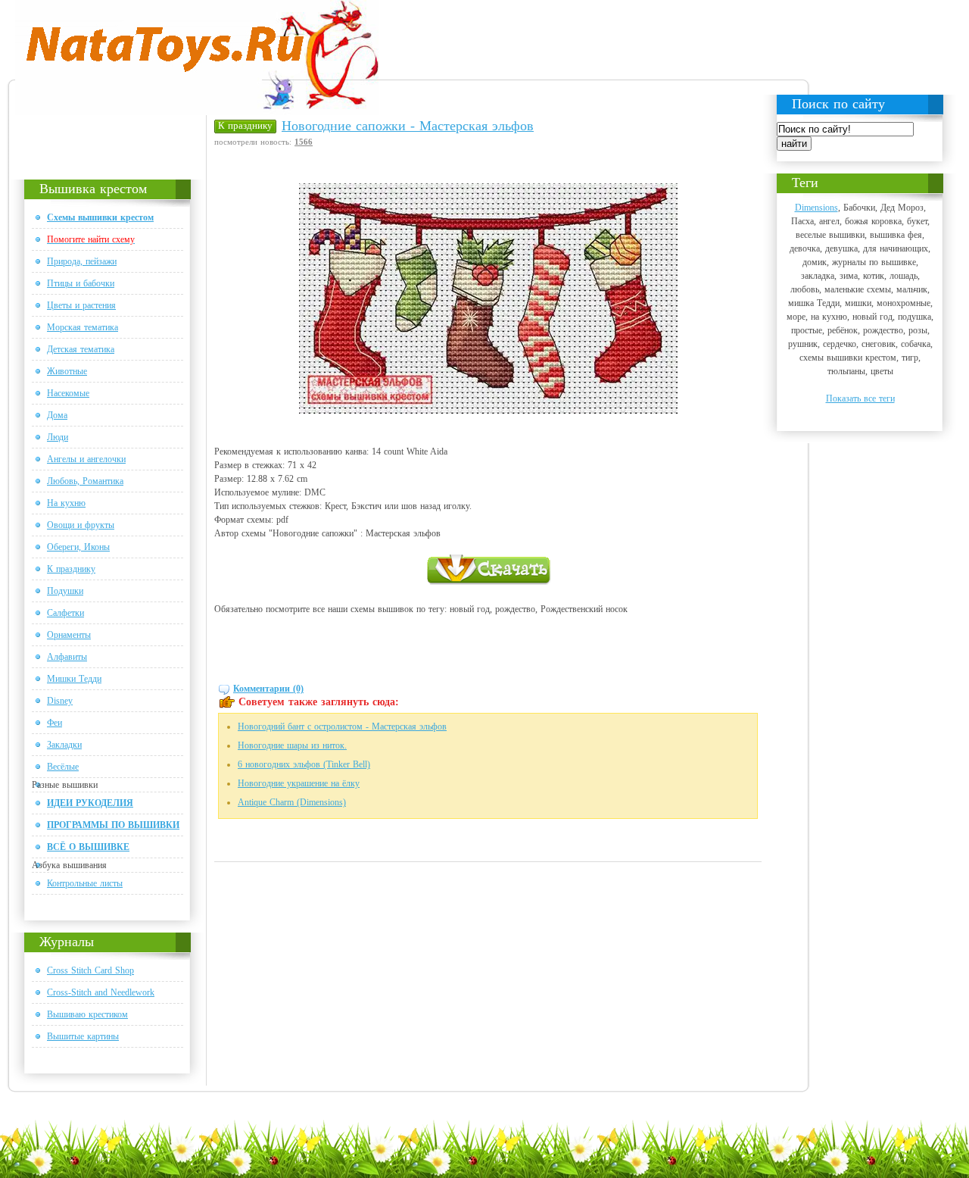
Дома (57, 415)
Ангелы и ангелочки (86, 459)
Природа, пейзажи (82, 261)
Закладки (64, 744)
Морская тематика (82, 327)
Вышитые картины (83, 1036)
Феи (54, 722)
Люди (57, 437)
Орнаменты (69, 635)
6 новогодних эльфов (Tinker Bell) (304, 764)
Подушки (65, 591)
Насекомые (68, 393)
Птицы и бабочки (80, 283)
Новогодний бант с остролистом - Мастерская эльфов (342, 726)
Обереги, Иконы (78, 547)
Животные (67, 371)
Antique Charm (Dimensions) (292, 802)
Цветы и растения (81, 305)
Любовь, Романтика (85, 481)
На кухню (66, 503)
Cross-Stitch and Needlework (100, 992)
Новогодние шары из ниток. (292, 745)
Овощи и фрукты (80, 525)
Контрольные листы (85, 883)
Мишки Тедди (74, 678)
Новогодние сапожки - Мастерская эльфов (408, 125)
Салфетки (65, 613)
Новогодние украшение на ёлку (299, 783)
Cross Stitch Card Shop (90, 970)
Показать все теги (860, 398)
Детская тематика (80, 349)
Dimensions (816, 207)
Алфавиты (67, 656)
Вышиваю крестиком (87, 1014)
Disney (60, 700)
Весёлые (63, 766)
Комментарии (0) (268, 688)
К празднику (71, 569)
